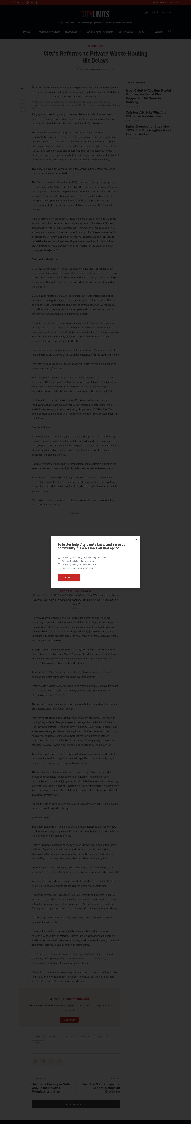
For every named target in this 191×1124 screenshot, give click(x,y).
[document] (95, 562)
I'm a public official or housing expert (78, 561)
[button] (136, 540)
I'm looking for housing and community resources (84, 557)
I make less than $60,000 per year (77, 568)
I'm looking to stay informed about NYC (79, 564)
